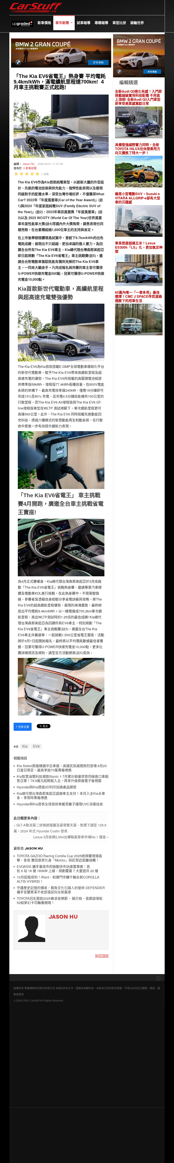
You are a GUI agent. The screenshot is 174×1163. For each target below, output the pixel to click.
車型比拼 (119, 22)
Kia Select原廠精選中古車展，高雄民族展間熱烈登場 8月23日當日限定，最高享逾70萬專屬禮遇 (62, 768)
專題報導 (101, 22)
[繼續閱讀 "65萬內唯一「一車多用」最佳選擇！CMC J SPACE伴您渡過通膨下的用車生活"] (139, 320)
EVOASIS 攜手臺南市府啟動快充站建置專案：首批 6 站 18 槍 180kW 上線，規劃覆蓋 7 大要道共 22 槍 (57, 868)
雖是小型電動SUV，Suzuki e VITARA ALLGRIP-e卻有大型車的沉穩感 (137, 198)
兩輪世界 (137, 22)
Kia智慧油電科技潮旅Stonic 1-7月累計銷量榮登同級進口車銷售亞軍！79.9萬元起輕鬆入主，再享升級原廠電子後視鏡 (62, 778)
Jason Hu (28, 164)
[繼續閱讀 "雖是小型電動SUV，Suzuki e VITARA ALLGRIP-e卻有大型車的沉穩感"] (139, 221)
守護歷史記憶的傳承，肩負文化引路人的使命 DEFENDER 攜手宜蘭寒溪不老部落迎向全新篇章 (61, 890)
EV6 (36, 746)
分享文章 (22, 727)
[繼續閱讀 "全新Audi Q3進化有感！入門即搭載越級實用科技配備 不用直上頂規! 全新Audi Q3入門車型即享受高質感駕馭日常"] (139, 122)
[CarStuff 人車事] (35, 2)
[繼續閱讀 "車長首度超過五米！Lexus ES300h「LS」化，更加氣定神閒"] (139, 270)
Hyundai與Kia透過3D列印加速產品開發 (46, 787)
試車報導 (83, 22)
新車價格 (44, 22)
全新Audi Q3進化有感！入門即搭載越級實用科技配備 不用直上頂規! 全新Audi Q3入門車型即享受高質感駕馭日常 (138, 97)
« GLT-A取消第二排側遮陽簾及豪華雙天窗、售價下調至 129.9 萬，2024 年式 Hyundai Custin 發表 (60, 828)
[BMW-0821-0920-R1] (139, 55)
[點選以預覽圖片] (61, 125)
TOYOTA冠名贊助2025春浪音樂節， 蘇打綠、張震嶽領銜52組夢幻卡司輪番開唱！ (59, 900)
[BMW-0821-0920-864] (61, 52)
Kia (24, 746)
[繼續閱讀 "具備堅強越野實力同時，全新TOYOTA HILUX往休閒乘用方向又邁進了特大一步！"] (139, 172)
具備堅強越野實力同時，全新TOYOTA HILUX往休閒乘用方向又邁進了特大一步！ (137, 149)
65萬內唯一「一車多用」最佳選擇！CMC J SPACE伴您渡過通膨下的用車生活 (138, 296)
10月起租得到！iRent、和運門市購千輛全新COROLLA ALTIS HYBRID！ (58, 879)
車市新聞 (62, 22)
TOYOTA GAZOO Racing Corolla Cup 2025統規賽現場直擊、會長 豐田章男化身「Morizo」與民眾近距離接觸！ (59, 858)
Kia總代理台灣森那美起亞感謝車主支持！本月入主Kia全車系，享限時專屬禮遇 (61, 795)
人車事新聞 (29, 168)
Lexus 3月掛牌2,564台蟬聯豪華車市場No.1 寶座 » (71, 836)
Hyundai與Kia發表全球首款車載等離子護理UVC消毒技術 (60, 804)
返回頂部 (102, 955)
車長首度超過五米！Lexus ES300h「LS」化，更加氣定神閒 (139, 247)
